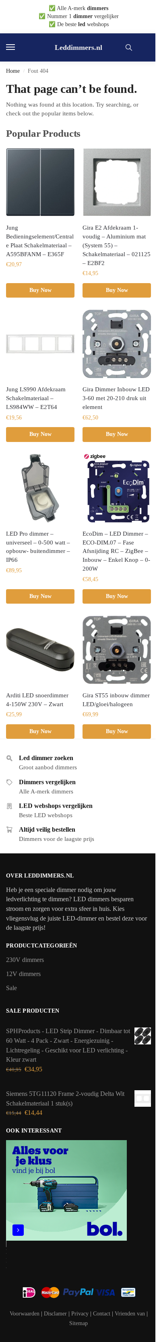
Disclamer (55, 1314)
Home (13, 71)
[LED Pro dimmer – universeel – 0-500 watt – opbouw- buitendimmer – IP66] (40, 488)
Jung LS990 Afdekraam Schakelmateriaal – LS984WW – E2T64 (36, 398)
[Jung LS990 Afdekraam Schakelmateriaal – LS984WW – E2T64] (40, 344)
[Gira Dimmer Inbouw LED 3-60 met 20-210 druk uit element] (117, 344)
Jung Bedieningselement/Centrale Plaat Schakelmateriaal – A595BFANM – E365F (40, 240)
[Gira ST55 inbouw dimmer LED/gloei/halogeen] (117, 650)
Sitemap (78, 1323)
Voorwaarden (24, 1314)
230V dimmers (25, 959)
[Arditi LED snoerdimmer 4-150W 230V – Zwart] (40, 650)
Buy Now (40, 290)
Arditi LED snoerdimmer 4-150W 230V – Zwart (37, 699)
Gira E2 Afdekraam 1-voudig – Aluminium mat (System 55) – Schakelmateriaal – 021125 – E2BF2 (117, 245)
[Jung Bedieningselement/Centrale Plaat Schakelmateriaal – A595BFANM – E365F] (40, 182)
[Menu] (18, 47)
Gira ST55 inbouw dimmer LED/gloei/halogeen (116, 699)
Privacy (80, 1314)
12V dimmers (23, 973)
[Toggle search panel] (129, 47)
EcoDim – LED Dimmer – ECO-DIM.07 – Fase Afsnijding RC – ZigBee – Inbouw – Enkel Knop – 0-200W (116, 551)
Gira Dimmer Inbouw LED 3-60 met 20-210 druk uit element (116, 398)
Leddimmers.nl (78, 47)
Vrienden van (130, 1314)
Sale (11, 987)
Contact (101, 1314)
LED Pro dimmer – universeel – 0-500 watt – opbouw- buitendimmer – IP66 (38, 546)
